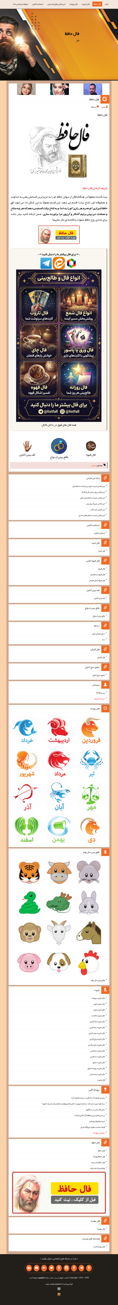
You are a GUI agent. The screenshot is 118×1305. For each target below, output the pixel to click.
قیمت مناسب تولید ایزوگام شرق (92, 1127)
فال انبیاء (101, 551)
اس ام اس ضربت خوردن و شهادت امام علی (89, 486)
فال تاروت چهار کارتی (97, 1033)
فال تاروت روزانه (98, 998)
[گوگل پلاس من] (44, 1268)
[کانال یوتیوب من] (36, 1268)
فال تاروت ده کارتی (97, 1056)
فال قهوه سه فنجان (97, 574)
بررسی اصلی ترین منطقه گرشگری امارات (89, 1115)
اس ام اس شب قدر (97, 509)
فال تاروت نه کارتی (97, 1051)
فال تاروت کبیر (99, 1004)
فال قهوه (101, 569)
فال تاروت (86, 4)
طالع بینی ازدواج (99, 616)
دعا (103, 639)
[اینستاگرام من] (66, 1268)
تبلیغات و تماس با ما (20, 4)
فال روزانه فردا (99, 1247)
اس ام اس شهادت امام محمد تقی (92, 498)
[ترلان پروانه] (59, 90)
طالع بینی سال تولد (98, 980)
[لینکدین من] (29, 1268)
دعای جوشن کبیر (98, 634)
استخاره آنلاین (37, 4)
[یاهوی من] (89, 1268)
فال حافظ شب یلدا (98, 1162)
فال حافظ (97, 4)
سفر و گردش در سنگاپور (95, 1109)
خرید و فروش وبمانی (97, 1121)
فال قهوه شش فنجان (97, 580)
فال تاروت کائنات (98, 1016)
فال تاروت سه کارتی (97, 1027)
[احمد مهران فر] (92, 90)
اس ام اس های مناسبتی (56, 4)
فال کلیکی (101, 657)
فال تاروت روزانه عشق (96, 1068)
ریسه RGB (100, 693)
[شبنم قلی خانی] (26, 90)
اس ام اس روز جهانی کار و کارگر (93, 492)
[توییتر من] (51, 1268)
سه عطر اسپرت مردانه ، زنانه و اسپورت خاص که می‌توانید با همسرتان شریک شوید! (73, 1104)
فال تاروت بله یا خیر (97, 1074)
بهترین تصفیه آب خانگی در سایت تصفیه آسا (88, 1098)
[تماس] (59, 1268)
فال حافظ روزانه (99, 1156)
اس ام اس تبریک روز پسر (95, 504)
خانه (107, 4)
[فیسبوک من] (74, 1268)
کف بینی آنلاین (99, 598)
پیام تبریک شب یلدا (97, 1168)
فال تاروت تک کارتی (97, 1021)
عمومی (93, 465)
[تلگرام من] (81, 1268)
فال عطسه (101, 1229)
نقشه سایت (49, 1284)
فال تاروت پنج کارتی (97, 1039)
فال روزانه (73, 4)
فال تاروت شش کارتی (96, 1045)
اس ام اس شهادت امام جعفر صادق (92, 515)
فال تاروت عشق (99, 1062)
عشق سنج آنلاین (98, 675)
